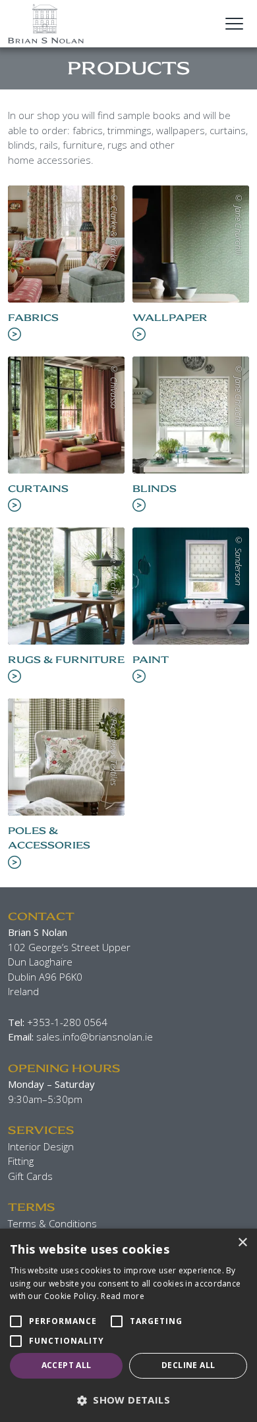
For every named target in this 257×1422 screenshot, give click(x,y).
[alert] (128, 1325)
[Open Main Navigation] (234, 24)
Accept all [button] (67, 1365)
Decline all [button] (188, 1365)
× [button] (242, 1243)
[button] (128, 1400)
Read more (122, 1296)
